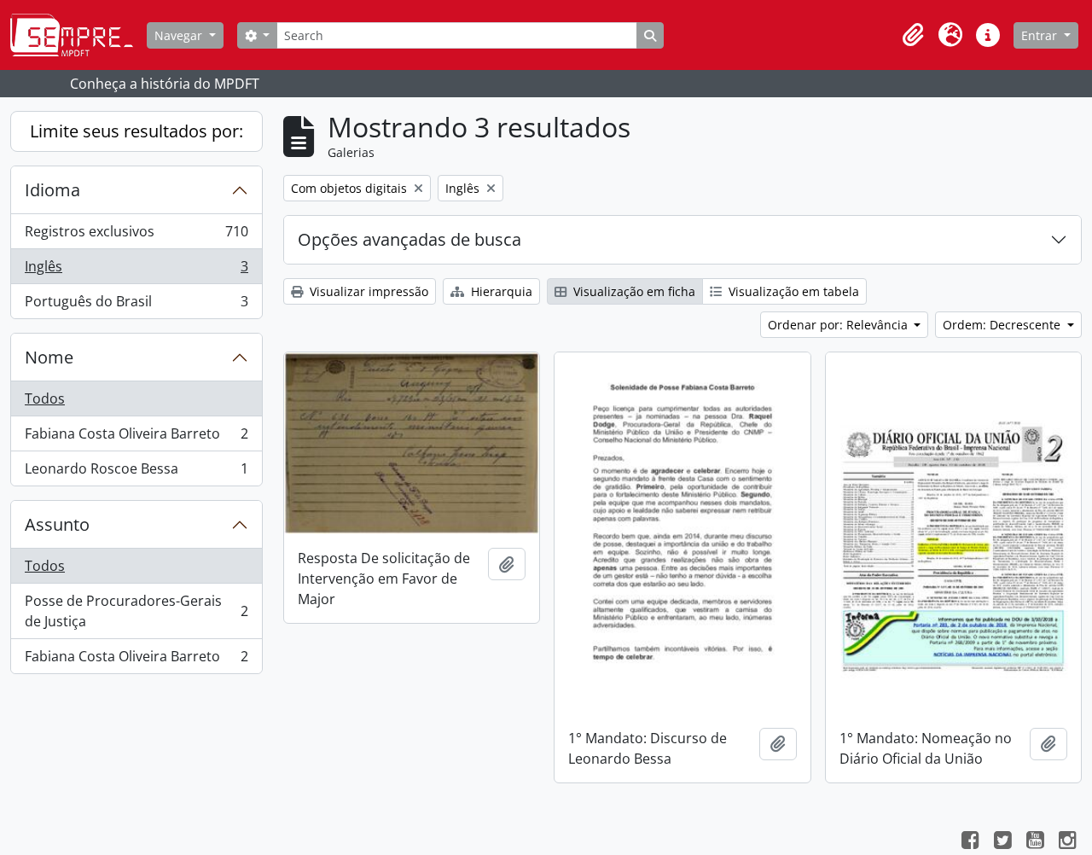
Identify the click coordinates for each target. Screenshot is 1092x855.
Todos (45, 398)
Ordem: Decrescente (1003, 325)
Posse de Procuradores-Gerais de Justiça (136, 611)
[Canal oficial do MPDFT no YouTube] (1034, 842)
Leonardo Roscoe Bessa (136, 472)
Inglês (136, 270)
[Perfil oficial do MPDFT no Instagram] (1067, 842)
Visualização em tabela (792, 291)
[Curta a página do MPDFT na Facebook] (970, 842)
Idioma (52, 189)
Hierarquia (500, 291)
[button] (913, 35)
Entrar (1040, 35)
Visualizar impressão (367, 291)
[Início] (78, 35)
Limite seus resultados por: (136, 130)
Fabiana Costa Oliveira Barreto (136, 437)
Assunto (57, 524)
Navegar (180, 35)
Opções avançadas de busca (409, 239)
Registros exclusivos (136, 235)
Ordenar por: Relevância (839, 325)
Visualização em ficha (632, 291)
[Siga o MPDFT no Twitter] (1002, 842)
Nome (49, 357)
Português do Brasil (136, 305)
